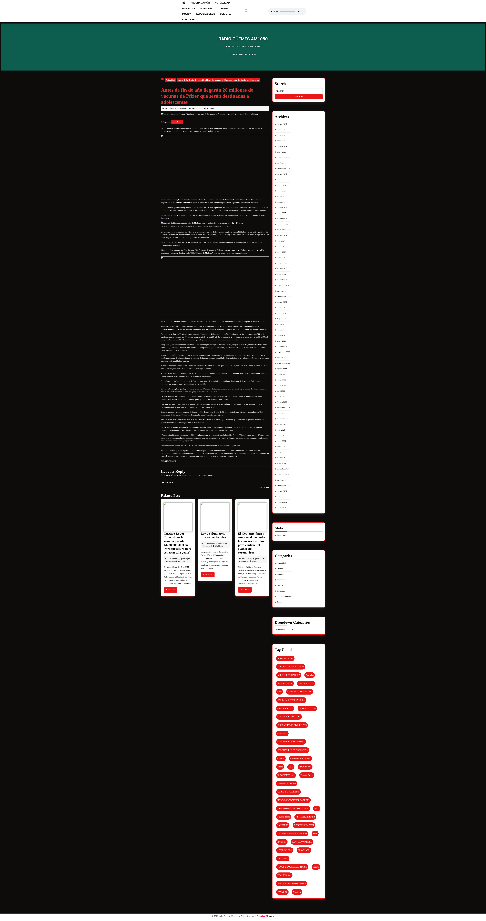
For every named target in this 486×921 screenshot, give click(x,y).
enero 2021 (281, 463)
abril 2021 (281, 447)
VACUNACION (284, 875)
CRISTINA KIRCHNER (300, 758)
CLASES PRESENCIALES (289, 717)
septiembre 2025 (283, 169)
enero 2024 (281, 274)
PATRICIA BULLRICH (304, 825)
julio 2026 (281, 130)
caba (279, 692)
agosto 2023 (282, 302)
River (315, 833)
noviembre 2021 (283, 408)
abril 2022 (281, 391)
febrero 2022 (282, 402)
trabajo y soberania (284, 596)
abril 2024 (281, 258)
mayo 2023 (281, 319)
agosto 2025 (282, 174)
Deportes (188, 8)
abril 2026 (281, 141)
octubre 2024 (282, 224)
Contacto (188, 19)
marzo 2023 (282, 330)
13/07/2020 (172, 559)
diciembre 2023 (283, 280)
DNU (291, 767)
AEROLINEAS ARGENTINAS (290, 667)
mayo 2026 (281, 135)
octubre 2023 (282, 291)
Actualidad (222, 3)
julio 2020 (281, 497)
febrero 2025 (282, 207)
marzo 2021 (282, 452)
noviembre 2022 (283, 352)
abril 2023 (281, 324)
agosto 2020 (282, 491)
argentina (310, 675)
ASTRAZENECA (284, 683)
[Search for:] (299, 91)
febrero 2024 (282, 269)
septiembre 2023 (283, 296)
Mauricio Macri (283, 817)
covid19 (280, 758)
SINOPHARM (304, 850)
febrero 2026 (282, 146)
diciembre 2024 (283, 219)
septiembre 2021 (283, 419)
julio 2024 (281, 241)
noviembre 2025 (283, 157)
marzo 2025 (282, 202)
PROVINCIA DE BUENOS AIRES (292, 833)
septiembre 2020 (283, 486)
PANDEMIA (282, 825)
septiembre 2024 (283, 230)
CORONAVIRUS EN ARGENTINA (292, 750)
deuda (280, 767)
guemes (183, 108)
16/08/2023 (209, 543)
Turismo (222, 8)
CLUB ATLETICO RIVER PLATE (292, 725)
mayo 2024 (281, 252)
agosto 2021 (282, 424)
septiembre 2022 (283, 363)
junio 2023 (281, 313)
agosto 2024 (282, 235)
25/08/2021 (169, 108)
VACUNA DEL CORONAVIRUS (291, 883)
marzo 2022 (282, 397)
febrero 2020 (282, 502)
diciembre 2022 (283, 347)
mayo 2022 (281, 385)
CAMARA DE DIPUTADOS (299, 692)
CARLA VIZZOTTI (307, 708)
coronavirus (282, 733)
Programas (281, 591)
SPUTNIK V (282, 858)
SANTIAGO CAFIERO (302, 842)
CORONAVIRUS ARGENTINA (291, 742)
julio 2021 (281, 430)
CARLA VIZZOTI (285, 708)
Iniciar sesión (282, 535)
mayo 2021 (281, 441)
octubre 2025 (282, 163)
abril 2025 (281, 196)
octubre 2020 (282, 480)
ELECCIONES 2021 (286, 775)
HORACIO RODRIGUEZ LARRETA (293, 800)
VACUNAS (282, 892)
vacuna (316, 867)
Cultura (225, 14)
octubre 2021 (282, 413)
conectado (185, 475)
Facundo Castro (306, 775)
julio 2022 (281, 374)
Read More (171, 589)
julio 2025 (281, 180)
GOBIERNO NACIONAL (288, 792)
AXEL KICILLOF (306, 683)
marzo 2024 (282, 263)
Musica (186, 14)
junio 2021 (281, 435)
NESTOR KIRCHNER (305, 817)
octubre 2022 (282, 358)
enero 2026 (281, 152)
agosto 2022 (282, 369)
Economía (206, 8)
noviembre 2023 (283, 285)
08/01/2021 (246, 559)
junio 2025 (281, 185)
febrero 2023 (282, 335)
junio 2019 (281, 508)
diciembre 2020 (283, 469)
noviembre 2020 (283, 474)
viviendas (297, 892)
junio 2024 (281, 246)
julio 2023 (281, 308)
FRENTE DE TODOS (286, 783)
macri (316, 808)
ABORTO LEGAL (285, 658)
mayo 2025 (281, 191)
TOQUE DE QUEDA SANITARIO (292, 867)
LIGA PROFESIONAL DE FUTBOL (293, 808)
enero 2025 (281, 213)
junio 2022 (281, 380)
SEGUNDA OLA (284, 850)
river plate (281, 842)
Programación (200, 3)
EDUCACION (305, 767)
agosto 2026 (282, 124)
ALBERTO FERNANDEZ (288, 675)
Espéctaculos (205, 14)
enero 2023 (281, 341)
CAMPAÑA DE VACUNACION (291, 700)
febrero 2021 (282, 458)
